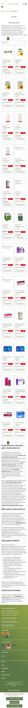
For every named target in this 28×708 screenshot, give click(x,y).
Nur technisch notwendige (14, 698)
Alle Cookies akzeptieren (14, 706)
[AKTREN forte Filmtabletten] (8, 415)
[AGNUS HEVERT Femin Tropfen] (8, 382)
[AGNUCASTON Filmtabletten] (8, 250)
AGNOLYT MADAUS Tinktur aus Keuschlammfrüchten (20, 225)
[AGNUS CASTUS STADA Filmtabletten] (8, 349)
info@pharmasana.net (10, 626)
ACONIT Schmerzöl (18, 126)
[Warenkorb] (2, 6)
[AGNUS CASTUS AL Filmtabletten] (20, 283)
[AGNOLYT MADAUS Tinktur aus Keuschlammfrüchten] (20, 217)
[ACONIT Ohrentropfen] (8, 118)
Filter (15, 16)
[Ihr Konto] (25, 4)
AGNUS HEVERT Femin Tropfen (7, 390)
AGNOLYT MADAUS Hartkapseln (18, 192)
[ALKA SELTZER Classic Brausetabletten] (20, 415)
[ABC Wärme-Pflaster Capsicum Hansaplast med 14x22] (20, 52)
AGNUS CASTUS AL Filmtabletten (20, 291)
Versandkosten (13, 683)
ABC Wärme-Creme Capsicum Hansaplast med (8, 60)
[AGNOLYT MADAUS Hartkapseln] (20, 184)
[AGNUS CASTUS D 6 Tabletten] (20, 316)
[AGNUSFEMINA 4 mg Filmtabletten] (20, 382)
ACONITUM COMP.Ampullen (20, 159)
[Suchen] (23, 4)
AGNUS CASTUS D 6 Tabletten (19, 324)
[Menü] (2, 4)
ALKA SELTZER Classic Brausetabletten (19, 423)
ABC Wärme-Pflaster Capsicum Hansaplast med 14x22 (19, 60)
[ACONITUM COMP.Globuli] (8, 184)
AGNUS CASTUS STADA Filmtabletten (7, 357)
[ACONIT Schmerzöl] (20, 118)
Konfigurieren (14, 702)
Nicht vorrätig (8, 72)
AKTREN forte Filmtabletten (6, 423)
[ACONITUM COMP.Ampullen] (20, 151)
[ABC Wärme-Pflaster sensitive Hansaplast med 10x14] (20, 85)
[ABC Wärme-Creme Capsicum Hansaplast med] (8, 52)
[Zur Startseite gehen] (13, 4)
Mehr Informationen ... (14, 696)
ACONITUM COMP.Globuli (7, 192)
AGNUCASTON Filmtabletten (7, 258)
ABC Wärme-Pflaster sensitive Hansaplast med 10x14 (20, 93)
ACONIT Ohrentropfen (6, 126)
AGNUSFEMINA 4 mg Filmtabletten (20, 390)
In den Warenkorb (20, 72)
